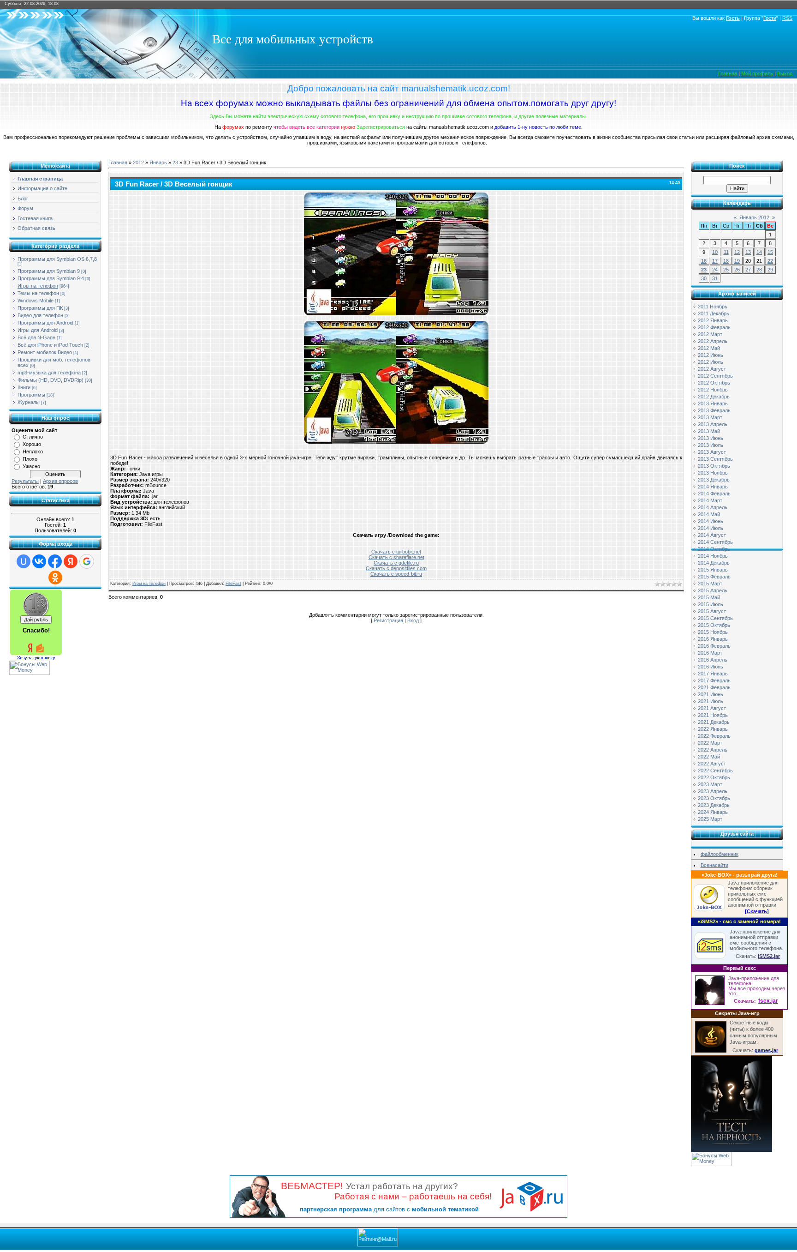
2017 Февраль (714, 680)
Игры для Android (38, 330)
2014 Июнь (710, 521)
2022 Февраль (714, 736)
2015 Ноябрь (713, 632)
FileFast (233, 583)
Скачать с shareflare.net (396, 557)
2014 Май (709, 514)
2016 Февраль (714, 646)
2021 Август (712, 708)
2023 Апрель (712, 791)
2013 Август (712, 452)
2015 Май (709, 597)
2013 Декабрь (714, 479)
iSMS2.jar (769, 956)
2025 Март (710, 819)
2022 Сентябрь (715, 770)
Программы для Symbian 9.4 (51, 278)
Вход (413, 620)
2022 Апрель (712, 749)
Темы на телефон (38, 293)
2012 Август (712, 369)
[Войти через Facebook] (55, 561)
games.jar (766, 1050)
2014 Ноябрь (713, 556)
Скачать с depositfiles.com (396, 568)
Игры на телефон (38, 286)
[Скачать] (757, 911)
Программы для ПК (40, 308)
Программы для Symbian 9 (49, 271)
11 (726, 252)
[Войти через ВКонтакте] (39, 561)
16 (704, 261)
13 (748, 252)
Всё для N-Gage (36, 337)
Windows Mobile (36, 300)
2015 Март (710, 583)
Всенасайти (714, 865)
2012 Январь (713, 320)
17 (715, 261)
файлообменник (719, 854)
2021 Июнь (710, 694)
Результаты (25, 481)
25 (726, 269)
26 (737, 269)
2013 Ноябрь (713, 473)
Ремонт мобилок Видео (45, 352)
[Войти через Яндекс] (70, 561)
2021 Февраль (714, 687)
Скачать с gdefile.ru (396, 563)
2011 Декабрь (713, 313)
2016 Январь (713, 639)
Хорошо (32, 444)
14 (759, 252)
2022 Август (712, 763)
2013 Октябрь (714, 466)
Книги (24, 387)
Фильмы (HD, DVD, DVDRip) (50, 380)
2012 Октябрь (714, 382)
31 (715, 278)
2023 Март (710, 784)
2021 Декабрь (714, 722)
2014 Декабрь (714, 563)
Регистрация (388, 620)
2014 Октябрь (714, 549)
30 (704, 278)
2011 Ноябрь (712, 306)
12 (737, 252)
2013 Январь (713, 403)
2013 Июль (710, 445)
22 (770, 261)
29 (770, 269)
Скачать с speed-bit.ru (396, 574)
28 (759, 269)
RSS (787, 18)
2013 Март (710, 417)
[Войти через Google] (86, 561)
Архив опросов (60, 481)
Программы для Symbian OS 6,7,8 (57, 259)
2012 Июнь (710, 355)
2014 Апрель (712, 507)
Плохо (30, 459)
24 (715, 269)
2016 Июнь (710, 666)
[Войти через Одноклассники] (55, 577)
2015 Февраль (714, 576)
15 (770, 252)
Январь (158, 162)
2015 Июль (710, 604)
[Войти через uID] (23, 561)
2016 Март (710, 653)
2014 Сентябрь (715, 542)
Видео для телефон (40, 315)
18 (726, 261)
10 (715, 252)
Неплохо (33, 451)
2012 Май (709, 348)
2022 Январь (713, 729)
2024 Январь (713, 812)
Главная (117, 162)
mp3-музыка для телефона (49, 372)
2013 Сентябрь (715, 459)
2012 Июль (710, 362)
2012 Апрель (712, 341)
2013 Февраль (714, 410)
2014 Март (710, 500)
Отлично (33, 436)
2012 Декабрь (714, 396)
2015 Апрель (712, 590)
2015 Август (712, 611)
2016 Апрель (712, 659)
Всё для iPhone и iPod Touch (50, 345)
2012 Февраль (714, 327)
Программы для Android (45, 322)
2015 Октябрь (714, 625)
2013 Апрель (712, 424)
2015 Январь (713, 569)
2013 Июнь (710, 438)
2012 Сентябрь (715, 376)
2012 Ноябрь (713, 389)
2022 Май (709, 756)
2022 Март (710, 743)
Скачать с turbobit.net (396, 551)
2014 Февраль (714, 493)
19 (737, 261)
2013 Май (709, 431)
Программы (31, 394)
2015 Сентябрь (715, 618)
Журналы (29, 402)
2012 (138, 162)
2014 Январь (713, 486)
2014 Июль (710, 528)
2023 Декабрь (714, 805)
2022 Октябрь (714, 777)
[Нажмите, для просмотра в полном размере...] (396, 313)
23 (175, 162)
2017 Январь (713, 673)
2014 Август (712, 535)
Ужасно (31, 466)
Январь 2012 (754, 217)
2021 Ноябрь (713, 715)
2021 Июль (710, 701)
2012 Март (710, 334)
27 (748, 269)
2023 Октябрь (714, 798)
